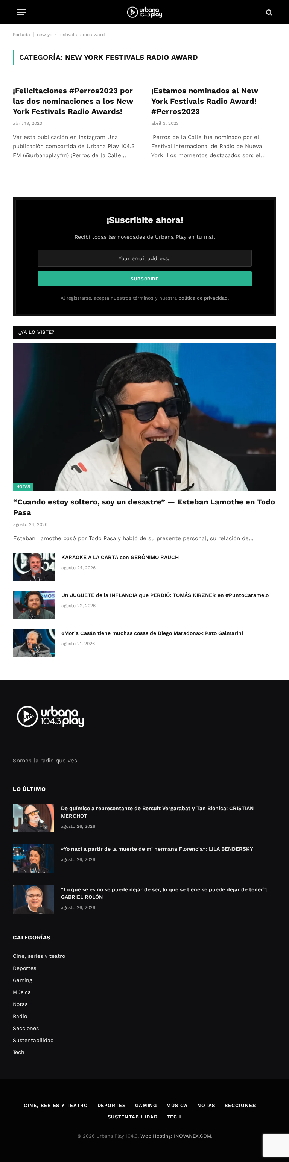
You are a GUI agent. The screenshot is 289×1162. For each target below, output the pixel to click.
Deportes (24, 968)
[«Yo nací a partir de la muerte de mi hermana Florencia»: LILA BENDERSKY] (33, 858)
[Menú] (21, 12)
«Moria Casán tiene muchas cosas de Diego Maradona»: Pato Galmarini (152, 633)
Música (22, 992)
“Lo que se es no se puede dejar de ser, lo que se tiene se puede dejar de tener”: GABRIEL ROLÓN (164, 893)
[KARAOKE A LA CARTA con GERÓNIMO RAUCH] (34, 567)
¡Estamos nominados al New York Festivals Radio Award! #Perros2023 (204, 100)
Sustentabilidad (33, 1040)
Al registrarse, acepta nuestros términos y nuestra (145, 298)
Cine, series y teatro (39, 956)
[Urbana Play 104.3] (144, 12)
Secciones (26, 1028)
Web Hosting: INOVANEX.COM (175, 1136)
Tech (18, 1052)
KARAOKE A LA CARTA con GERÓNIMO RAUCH (120, 557)
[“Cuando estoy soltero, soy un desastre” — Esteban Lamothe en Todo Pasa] (144, 417)
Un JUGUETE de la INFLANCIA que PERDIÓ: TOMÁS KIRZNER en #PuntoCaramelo (165, 595)
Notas (23, 486)
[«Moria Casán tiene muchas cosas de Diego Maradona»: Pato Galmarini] (34, 643)
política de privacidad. (203, 298)
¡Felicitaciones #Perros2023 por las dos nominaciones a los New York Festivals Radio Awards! (73, 100)
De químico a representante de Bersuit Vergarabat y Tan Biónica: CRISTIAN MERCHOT (157, 812)
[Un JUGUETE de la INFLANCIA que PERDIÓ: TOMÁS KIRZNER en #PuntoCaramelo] (34, 605)
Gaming (22, 980)
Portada (21, 34)
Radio (20, 1016)
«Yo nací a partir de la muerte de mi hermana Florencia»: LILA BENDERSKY (157, 849)
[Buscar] (268, 12)
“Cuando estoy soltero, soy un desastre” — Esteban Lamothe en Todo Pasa (144, 507)
